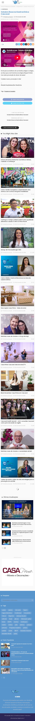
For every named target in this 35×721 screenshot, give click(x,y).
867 (33, 339)
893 (33, 367)
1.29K (33, 628)
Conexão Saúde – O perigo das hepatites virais (16, 598)
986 (33, 224)
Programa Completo (9, 91)
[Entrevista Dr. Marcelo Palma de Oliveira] (17, 670)
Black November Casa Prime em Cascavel (14, 393)
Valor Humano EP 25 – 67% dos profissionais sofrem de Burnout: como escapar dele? (17, 711)
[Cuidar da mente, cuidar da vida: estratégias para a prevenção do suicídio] (17, 467)
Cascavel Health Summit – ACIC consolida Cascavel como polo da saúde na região (17, 422)
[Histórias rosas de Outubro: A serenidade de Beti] (17, 439)
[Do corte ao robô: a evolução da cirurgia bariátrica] (17, 614)
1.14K (33, 252)
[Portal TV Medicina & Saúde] (17, 2)
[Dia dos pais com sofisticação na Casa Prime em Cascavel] (17, 555)
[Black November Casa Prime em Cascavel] (17, 381)
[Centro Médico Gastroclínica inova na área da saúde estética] (17, 266)
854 (33, 453)
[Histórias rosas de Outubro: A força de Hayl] (17, 324)
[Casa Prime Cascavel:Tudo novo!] (17, 642)
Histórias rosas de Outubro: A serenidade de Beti (16, 451)
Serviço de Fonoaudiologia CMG (11, 250)
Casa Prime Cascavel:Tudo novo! (11, 654)
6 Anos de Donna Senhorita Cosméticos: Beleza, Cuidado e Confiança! (16, 160)
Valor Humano (6, 622)
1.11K (33, 512)
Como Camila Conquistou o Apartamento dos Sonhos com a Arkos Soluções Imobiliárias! (15, 190)
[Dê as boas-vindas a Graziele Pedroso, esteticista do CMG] (17, 525)
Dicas (4, 651)
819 (33, 395)
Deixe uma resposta (9, 127)
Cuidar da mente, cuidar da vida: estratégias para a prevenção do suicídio (17, 480)
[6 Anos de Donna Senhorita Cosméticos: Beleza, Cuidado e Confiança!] (17, 147)
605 (33, 194)
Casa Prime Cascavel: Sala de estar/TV (13, 365)
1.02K (33, 572)
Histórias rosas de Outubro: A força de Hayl (15, 336)
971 (33, 282)
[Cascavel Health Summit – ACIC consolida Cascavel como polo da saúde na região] (17, 409)
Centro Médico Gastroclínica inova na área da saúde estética (16, 279)
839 (33, 425)
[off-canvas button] (3, 2)
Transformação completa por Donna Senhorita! (16, 509)
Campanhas (5, 9)
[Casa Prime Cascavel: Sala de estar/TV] (17, 352)
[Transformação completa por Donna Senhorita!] (17, 497)
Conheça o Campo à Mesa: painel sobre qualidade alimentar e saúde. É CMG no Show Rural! (17, 220)
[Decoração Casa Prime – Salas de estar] (17, 296)
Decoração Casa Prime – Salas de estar (13, 308)
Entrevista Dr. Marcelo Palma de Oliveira (13, 683)
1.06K (33, 542)
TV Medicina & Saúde (8, 16)
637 (33, 164)
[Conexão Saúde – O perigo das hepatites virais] (17, 585)
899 (33, 310)
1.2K (33, 715)
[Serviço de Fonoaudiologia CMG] (17, 237)
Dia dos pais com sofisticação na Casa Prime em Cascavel (16, 568)
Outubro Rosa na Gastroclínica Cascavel (17, 114)
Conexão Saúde (7, 594)
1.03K (33, 483)
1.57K (33, 685)
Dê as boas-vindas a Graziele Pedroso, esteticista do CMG (16, 538)
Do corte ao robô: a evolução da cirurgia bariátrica (17, 626)
